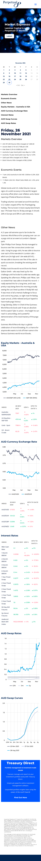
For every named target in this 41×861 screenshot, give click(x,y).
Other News (6, 103)
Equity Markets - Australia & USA (15, 107)
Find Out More (20, 798)
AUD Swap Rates (8, 123)
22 (4, 79)
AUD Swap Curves (9, 119)
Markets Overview (9, 94)
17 (15, 76)
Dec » (23, 85)
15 (4, 76)
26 (26, 79)
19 (26, 76)
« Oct (18, 85)
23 (9, 79)
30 (9, 83)
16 (9, 76)
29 (4, 83)
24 (15, 79)
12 (26, 73)
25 (20, 79)
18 (20, 76)
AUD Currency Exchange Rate (14, 111)
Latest (9, 36)
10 (15, 73)
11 (20, 73)
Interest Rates (7, 115)
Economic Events (8, 99)
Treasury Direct (20, 763)
